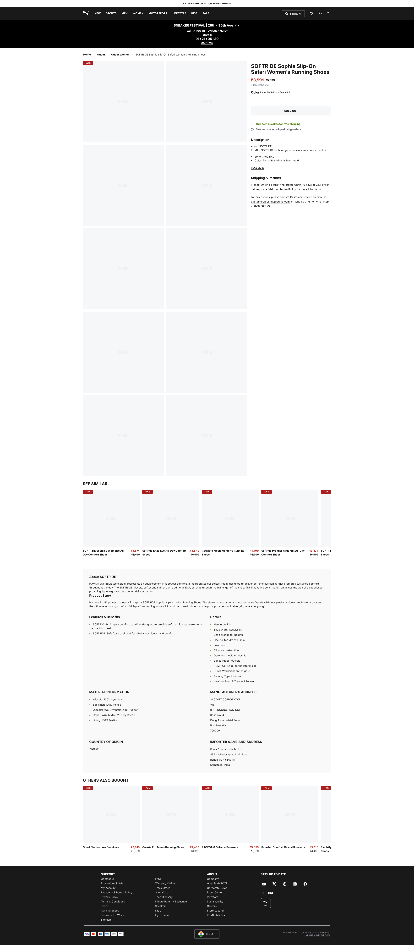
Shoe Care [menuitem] (161, 892)
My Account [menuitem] (108, 888)
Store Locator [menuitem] (215, 910)
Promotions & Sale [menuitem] (112, 883)
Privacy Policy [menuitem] (109, 897)
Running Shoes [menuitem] (110, 910)
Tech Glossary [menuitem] (164, 897)
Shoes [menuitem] (104, 906)
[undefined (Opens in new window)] (266, 903)
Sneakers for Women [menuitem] (113, 915)
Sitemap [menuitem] (106, 919)
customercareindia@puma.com (270, 201)
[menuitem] (97, 13)
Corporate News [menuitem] (217, 888)
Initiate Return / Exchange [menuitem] (171, 901)
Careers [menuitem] (212, 906)
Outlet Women (120, 54)
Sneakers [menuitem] (160, 906)
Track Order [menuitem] (162, 888)
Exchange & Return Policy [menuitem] (116, 892)
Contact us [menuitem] (107, 878)
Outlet (101, 54)
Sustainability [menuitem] (215, 901)
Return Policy (287, 189)
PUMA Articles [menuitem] (216, 915)
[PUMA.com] (85, 13)
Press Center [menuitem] (215, 892)
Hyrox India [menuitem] (162, 915)
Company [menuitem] (213, 878)
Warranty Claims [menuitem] (165, 883)
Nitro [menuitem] (158, 910)
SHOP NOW (207, 42)
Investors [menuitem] (212, 897)
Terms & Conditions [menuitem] (113, 901)
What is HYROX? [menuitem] (217, 883)
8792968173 (262, 206)
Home (87, 54)
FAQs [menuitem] (158, 878)
